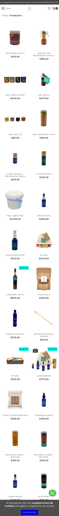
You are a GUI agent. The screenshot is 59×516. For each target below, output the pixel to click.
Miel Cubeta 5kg (15, 216)
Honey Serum (15, 496)
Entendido (30, 512)
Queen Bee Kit (44, 376)
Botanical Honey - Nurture (15, 456)
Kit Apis (15, 376)
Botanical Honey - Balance (44, 456)
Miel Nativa (44, 95)
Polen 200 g (44, 294)
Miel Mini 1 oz (15, 134)
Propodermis (44, 174)
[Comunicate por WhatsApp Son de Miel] (52, 493)
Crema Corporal (15, 334)
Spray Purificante (15, 255)
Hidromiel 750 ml (15, 294)
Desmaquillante (44, 415)
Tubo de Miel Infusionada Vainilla (44, 54)
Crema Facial (44, 216)
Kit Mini (44, 255)
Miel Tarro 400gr (15, 95)
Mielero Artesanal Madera (44, 335)
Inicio (5, 15)
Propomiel (44, 496)
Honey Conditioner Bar (15, 415)
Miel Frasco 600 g (15, 53)
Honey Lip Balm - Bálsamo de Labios (15, 175)
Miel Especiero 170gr (44, 134)
